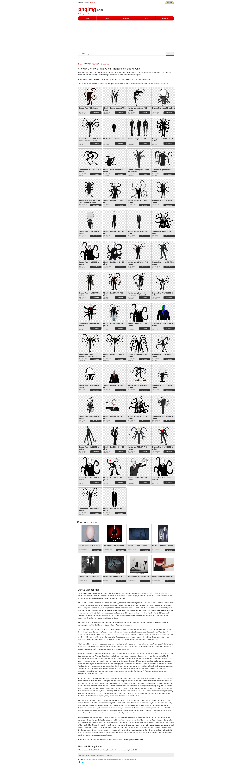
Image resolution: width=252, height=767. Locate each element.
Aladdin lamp (102, 750)
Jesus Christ (133, 750)
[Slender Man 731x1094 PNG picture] (114, 312)
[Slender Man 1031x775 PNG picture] (163, 312)
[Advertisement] (126, 35)
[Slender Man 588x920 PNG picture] (90, 435)
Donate (106, 18)
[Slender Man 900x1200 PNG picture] (114, 220)
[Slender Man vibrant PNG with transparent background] (90, 127)
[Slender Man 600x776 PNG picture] (114, 281)
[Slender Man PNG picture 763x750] (163, 466)
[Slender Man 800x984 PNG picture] (114, 466)
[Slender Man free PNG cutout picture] (90, 158)
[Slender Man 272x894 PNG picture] (114, 497)
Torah (114, 750)
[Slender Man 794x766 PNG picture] (90, 250)
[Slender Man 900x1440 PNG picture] (90, 312)
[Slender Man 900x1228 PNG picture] (163, 405)
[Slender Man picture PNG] (139, 127)
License (126, 18)
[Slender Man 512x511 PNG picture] (139, 312)
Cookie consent (101, 755)
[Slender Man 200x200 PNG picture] (139, 374)
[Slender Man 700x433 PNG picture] (114, 405)
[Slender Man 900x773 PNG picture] (139, 404)
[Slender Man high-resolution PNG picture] (139, 158)
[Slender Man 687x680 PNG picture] (138, 343)
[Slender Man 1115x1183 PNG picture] (114, 343)
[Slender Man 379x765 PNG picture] (90, 220)
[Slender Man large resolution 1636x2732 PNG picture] (90, 189)
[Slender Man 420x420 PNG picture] (114, 374)
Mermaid (87, 750)
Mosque (123, 750)
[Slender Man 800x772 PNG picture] (139, 189)
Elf (127, 750)
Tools (146, 18)
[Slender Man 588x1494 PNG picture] (114, 435)
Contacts (165, 18)
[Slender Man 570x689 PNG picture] (90, 497)
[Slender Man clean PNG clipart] (163, 96)
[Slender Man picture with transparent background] (139, 281)
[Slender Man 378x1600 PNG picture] (139, 220)
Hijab (118, 750)
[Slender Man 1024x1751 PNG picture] (163, 250)
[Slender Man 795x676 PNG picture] (139, 435)
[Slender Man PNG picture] (90, 96)
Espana (92, 2)
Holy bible (94, 750)
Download (96, 112)
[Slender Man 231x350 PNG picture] (163, 374)
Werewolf (81, 750)
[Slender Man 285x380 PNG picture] (163, 189)
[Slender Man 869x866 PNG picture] (139, 466)
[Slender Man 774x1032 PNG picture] (163, 281)
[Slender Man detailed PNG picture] (138, 96)
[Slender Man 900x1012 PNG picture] (114, 250)
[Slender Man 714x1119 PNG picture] (90, 281)
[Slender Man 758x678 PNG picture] (163, 343)
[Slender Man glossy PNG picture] (163, 158)
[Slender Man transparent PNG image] (114, 96)
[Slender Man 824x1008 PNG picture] (139, 250)
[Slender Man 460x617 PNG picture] (115, 189)
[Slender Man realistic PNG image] (114, 158)
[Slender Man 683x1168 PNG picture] (163, 435)
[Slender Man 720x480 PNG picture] (90, 374)
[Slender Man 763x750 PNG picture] (90, 466)
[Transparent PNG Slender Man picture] (163, 127)
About (87, 18)
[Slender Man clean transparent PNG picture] (90, 343)
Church (109, 750)
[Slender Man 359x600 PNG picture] (90, 405)
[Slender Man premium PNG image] (163, 219)
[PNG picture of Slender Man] (114, 127)
